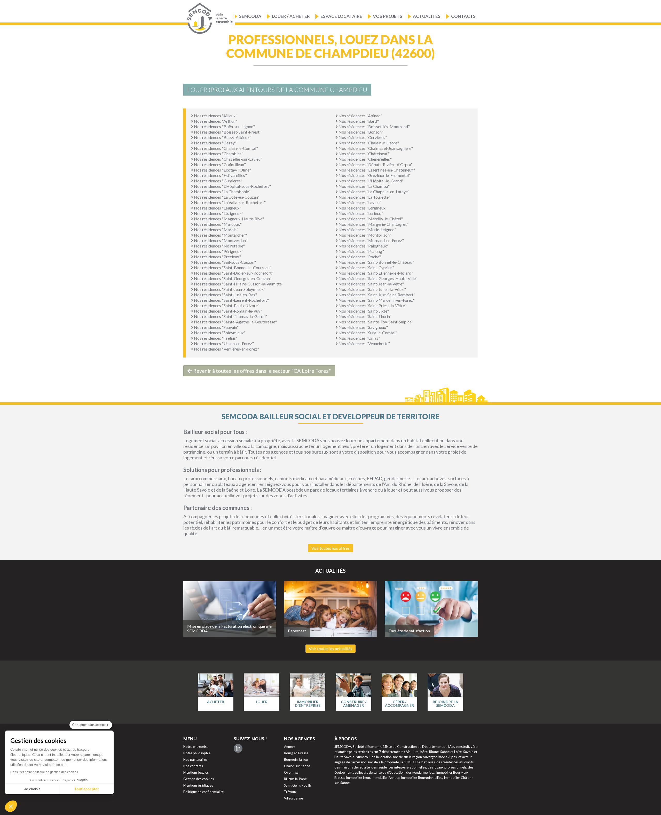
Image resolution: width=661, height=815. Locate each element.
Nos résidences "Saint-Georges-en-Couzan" (232, 278)
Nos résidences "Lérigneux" (362, 207)
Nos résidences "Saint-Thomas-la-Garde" (230, 316)
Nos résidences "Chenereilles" (365, 159)
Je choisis (32, 789)
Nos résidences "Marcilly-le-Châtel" (370, 218)
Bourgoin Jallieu (296, 759)
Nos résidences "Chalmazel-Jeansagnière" (375, 148)
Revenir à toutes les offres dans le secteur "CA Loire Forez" (261, 371)
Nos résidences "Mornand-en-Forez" (371, 240)
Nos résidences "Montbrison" (364, 234)
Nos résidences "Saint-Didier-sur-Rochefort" (233, 272)
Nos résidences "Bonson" (360, 131)
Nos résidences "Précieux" (217, 256)
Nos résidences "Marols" (215, 229)
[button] (11, 806)
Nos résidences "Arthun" (215, 121)
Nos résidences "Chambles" (218, 153)
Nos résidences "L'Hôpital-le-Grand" (371, 180)
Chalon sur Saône (297, 766)
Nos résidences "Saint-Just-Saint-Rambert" (376, 294)
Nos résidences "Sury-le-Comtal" (367, 332)
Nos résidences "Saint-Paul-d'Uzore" (226, 305)
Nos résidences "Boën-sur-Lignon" (224, 126)
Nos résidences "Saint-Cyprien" (366, 267)
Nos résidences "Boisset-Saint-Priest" (227, 131)
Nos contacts (193, 766)
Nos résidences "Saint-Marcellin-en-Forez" (376, 300)
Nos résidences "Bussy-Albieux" (222, 137)
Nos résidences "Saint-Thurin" (364, 316)
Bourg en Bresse (296, 753)
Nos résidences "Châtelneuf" (364, 153)
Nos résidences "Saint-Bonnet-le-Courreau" (232, 267)
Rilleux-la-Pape (295, 779)
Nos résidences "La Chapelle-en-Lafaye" (373, 191)
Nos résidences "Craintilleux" (219, 164)
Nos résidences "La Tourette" (364, 197)
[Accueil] (198, 18)
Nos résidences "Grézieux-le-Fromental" (374, 175)
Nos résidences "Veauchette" (364, 343)
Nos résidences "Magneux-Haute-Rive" (228, 218)
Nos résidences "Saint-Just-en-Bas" (225, 294)
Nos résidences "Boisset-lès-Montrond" (374, 126)
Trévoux (290, 792)
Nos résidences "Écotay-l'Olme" (222, 169)
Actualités (426, 16)
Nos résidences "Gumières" (217, 180)
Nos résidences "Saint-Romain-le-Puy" (227, 310)
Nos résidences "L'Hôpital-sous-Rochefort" (232, 186)
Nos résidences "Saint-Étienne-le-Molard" (375, 272)
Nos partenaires (195, 759)
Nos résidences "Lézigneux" (218, 213)
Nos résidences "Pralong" (361, 251)
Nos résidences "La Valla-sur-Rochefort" (229, 202)
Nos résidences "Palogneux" (363, 245)
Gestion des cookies (198, 779)
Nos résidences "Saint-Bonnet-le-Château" (376, 262)
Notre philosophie (196, 753)
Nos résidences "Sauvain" (216, 327)
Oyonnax (291, 772)
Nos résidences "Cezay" (215, 142)
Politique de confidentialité (203, 792)
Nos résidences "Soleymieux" (219, 332)
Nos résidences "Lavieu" (359, 202)
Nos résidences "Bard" (358, 121)
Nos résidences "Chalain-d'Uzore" (368, 142)
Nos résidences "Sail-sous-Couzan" (224, 262)
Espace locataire (341, 16)
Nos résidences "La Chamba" (364, 186)
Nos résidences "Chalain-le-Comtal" (225, 148)
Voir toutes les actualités (330, 648)
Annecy (289, 746)
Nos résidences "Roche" (359, 256)
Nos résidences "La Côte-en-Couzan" (226, 197)
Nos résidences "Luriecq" (360, 213)
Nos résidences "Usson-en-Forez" (223, 343)
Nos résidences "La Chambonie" (221, 191)
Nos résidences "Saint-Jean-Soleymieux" (229, 289)
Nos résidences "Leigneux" (217, 207)
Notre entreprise (195, 746)
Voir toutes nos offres (330, 548)
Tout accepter (86, 789)
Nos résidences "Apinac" (360, 115)
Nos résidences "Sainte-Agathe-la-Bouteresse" (235, 321)
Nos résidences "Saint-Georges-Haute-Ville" (377, 278)
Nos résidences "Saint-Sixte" (363, 310)
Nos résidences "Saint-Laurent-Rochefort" (231, 300)
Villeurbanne (293, 798)
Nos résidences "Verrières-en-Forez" (226, 348)
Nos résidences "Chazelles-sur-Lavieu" (227, 159)
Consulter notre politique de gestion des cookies (44, 772)
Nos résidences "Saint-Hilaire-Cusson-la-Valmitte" (238, 283)
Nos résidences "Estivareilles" (220, 175)
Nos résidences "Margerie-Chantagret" (373, 224)
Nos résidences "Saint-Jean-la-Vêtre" (371, 283)
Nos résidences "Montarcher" (220, 234)
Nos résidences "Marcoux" (217, 224)
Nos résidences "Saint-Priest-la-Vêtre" (372, 305)
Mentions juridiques (198, 785)
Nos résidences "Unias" (359, 338)
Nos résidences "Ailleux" (215, 115)
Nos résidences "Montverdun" (220, 240)
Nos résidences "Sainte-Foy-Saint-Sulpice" (375, 321)
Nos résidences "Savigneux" (363, 327)
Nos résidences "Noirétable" (219, 245)
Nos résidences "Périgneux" (218, 251)
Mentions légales (196, 772)
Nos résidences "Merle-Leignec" (367, 229)
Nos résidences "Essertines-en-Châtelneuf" (376, 169)
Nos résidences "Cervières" (362, 137)
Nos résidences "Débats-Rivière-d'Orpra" (375, 164)
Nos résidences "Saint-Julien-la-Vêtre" (372, 289)
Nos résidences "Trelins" (215, 338)
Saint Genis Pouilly (298, 785)
